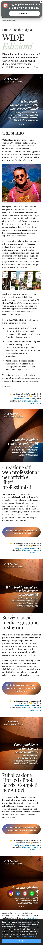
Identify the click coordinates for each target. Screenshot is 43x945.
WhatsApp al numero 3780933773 (31, 401)
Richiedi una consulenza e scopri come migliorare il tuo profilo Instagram (21, 688)
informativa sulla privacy (26, 936)
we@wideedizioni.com (24, 398)
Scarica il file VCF (24, 13)
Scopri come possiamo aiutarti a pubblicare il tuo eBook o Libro (21, 829)
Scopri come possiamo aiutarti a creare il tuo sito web (21, 532)
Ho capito (21, 941)
